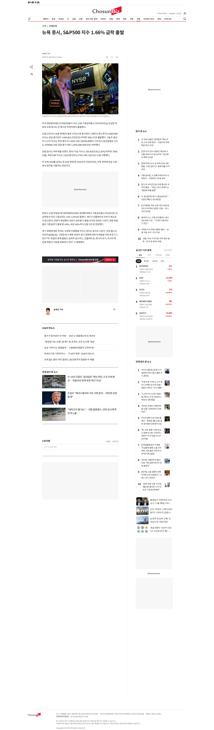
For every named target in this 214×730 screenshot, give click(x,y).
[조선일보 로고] (34, 2)
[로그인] (184, 13)
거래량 (167, 255)
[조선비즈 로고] (107, 10)
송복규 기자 (46, 53)
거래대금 (158, 255)
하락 (149, 255)
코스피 (146, 261)
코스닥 (154, 261)
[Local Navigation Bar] (29, 18)
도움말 (108, 441)
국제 (44, 26)
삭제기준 (115, 441)
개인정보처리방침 (62, 716)
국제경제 (53, 26)
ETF (162, 261)
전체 (138, 261)
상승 (140, 255)
